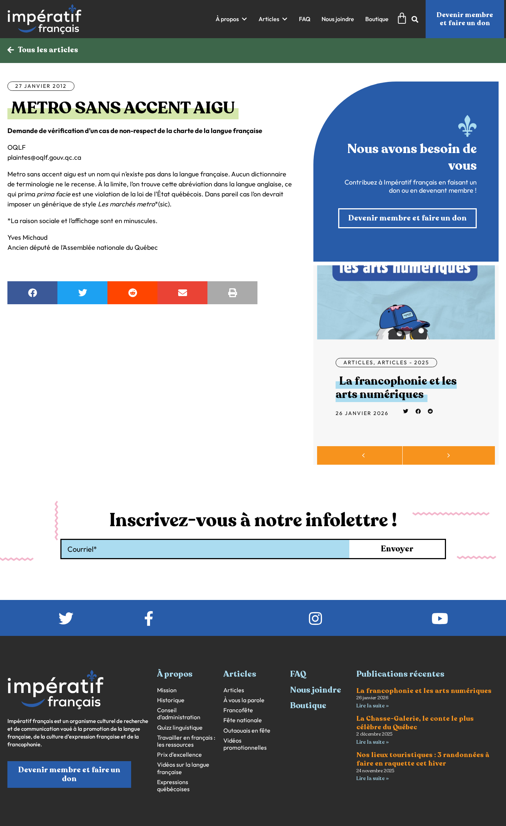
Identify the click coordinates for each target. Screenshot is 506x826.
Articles (358, 362)
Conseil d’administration (178, 714)
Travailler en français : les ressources (186, 741)
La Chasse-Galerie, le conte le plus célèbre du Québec (415, 723)
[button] (231, 19)
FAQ (298, 674)
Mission (167, 690)
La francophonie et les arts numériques (396, 388)
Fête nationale (242, 720)
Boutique (308, 705)
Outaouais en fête (246, 730)
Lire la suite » (372, 705)
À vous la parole (243, 700)
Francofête (238, 710)
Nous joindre (315, 690)
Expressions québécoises (173, 786)
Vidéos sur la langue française (183, 768)
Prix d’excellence (179, 754)
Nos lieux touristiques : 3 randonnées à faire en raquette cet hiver (422, 759)
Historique (170, 700)
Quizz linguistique (180, 727)
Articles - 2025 (403, 362)
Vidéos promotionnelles (245, 744)
